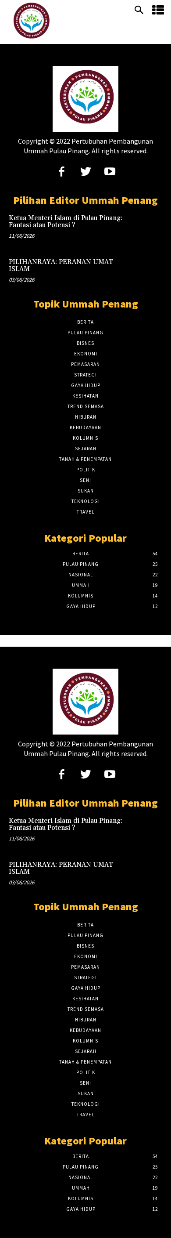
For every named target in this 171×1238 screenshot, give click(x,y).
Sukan (86, 491)
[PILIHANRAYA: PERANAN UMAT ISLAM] (147, 272)
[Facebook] (61, 172)
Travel (85, 512)
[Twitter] (86, 172)
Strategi (85, 375)
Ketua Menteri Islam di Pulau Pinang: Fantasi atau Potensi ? (65, 222)
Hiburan (85, 417)
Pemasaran (85, 364)
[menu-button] (158, 11)
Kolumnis (85, 438)
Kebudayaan (85, 427)
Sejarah (85, 448)
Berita (85, 322)
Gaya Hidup (85, 385)
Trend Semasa (86, 406)
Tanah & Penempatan (85, 459)
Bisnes (85, 343)
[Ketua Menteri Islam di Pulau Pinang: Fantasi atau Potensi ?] (147, 228)
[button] (139, 10)
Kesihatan (85, 396)
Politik (85, 470)
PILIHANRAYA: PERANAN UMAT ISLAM (61, 266)
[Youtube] (110, 172)
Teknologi (85, 501)
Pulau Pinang (85, 332)
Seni (85, 480)
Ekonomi (85, 354)
